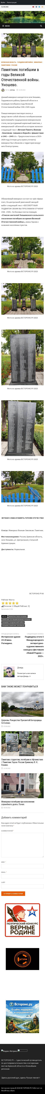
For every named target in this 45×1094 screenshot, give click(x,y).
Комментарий (7, 831)
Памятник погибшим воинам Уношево (16, 619)
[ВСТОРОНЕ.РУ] (22, 17)
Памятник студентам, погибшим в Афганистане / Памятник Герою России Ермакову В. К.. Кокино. (22, 762)
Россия (14, 65)
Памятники (5, 65)
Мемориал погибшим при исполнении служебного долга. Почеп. (17, 803)
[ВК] (36, 6)
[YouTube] (33, 6)
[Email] (42, 6)
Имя (3, 862)
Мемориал (38, 62)
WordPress (5, 1090)
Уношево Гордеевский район (13, 622)
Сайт (3, 882)
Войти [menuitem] (3, 2)
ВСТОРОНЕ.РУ (26, 1088)
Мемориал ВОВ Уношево (18, 616)
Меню (7, 26)
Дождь (12, 90)
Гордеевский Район (25, 62)
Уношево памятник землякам (13, 625)
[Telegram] (39, 6)
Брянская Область (8, 62)
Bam (13, 1090)
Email (4, 872)
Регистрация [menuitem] (11, 2)
